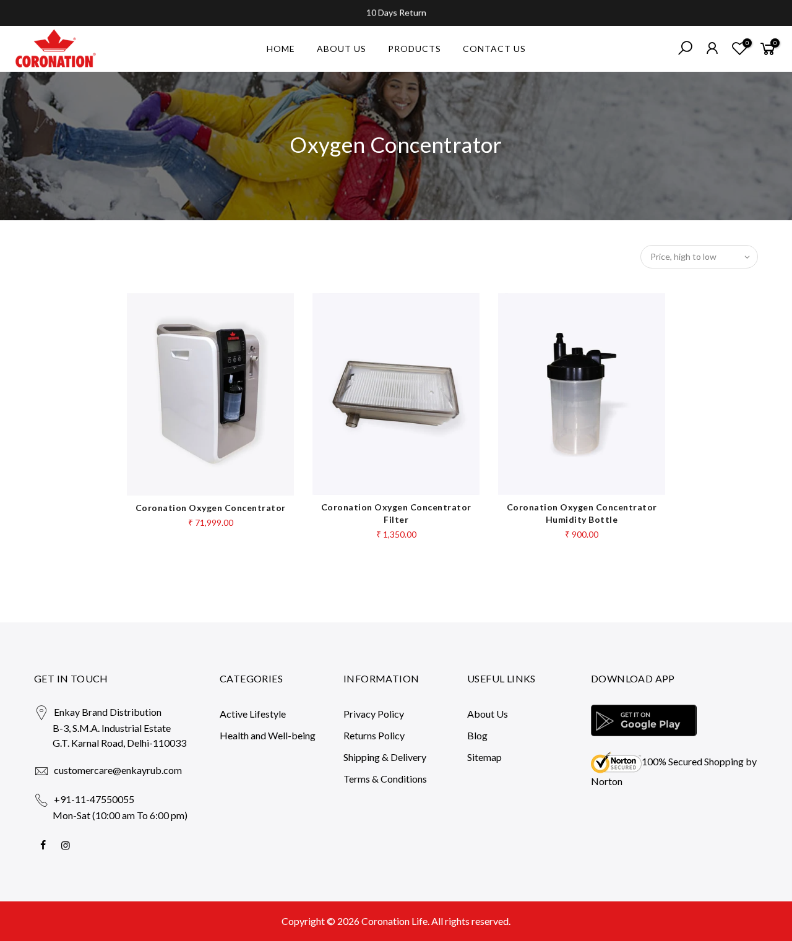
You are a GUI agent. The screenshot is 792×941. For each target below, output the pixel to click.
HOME (281, 48)
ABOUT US (341, 48)
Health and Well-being (268, 735)
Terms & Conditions (385, 778)
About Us (487, 714)
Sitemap (484, 757)
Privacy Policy (373, 714)
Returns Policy (374, 735)
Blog (477, 735)
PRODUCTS (414, 48)
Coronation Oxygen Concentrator (211, 507)
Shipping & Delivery (384, 757)
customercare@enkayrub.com (118, 770)
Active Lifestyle (253, 714)
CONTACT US (494, 48)
